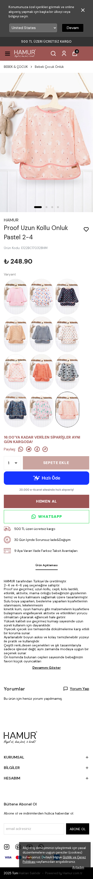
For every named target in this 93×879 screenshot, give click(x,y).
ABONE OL (78, 829)
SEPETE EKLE (56, 462)
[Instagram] (7, 847)
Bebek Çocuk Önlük (49, 67)
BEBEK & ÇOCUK (16, 67)
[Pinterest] (18, 847)
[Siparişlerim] (64, 53)
